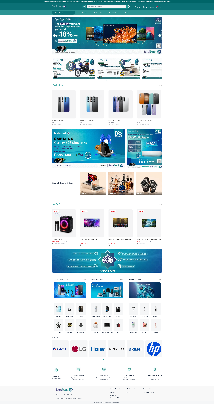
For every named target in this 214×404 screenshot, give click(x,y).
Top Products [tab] (58, 85)
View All (160, 85)
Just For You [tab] (57, 204)
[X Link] (71, 394)
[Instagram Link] (64, 394)
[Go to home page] (84, 6)
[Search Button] (127, 6)
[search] (106, 6)
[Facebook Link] (60, 394)
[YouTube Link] (68, 394)
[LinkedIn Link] (56, 394)
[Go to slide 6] (105, 359)
